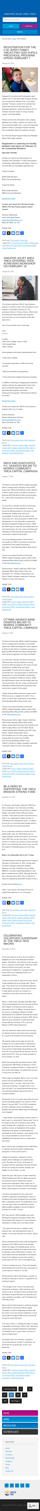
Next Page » (15, 1401)
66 (30, 1389)
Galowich (31, 440)
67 (5, 1395)
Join (11, 26)
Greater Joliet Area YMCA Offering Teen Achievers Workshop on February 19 (20, 262)
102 (5, 1401)
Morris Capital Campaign (21, 604)
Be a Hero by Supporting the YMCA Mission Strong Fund (20, 789)
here (13, 409)
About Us (8, 1451)
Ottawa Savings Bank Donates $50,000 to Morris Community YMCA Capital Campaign (20, 623)
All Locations (14, 240)
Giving (13, 602)
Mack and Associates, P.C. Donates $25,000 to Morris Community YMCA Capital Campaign (20, 467)
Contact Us (9, 1471)
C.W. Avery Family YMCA (19, 243)
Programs (8, 1461)
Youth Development (9, 248)
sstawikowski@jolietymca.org (12, 220)
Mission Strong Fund (19, 920)
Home (7, 1448)
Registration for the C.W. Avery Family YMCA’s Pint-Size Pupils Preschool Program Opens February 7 (20, 53)
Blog (26, 240)
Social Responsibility (29, 245)
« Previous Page (9, 1389)
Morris (4, 443)
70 (25, 1395)
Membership (9, 1458)
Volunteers (6, 1378)
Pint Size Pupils (16, 245)
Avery (22, 240)
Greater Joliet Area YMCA (20, 7)
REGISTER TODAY (9, 198)
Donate (28, 26)
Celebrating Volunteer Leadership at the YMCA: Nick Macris (20, 939)
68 (11, 1395)
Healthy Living (7, 604)
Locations (8, 1455)
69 (18, 1395)
